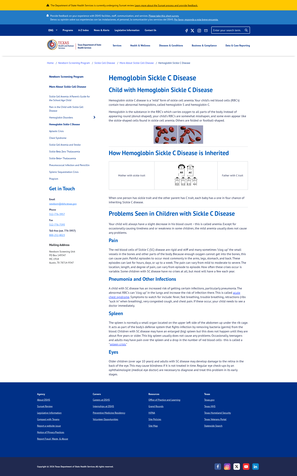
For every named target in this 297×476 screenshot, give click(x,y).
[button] (95, 117)
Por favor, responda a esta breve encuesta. (196, 19)
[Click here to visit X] (192, 31)
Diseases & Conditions (171, 45)
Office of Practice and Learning (164, 399)
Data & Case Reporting (238, 45)
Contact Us (150, 30)
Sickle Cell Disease (104, 62)
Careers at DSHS (101, 399)
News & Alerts (101, 30)
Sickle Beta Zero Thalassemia (64, 151)
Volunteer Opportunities (105, 419)
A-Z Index (83, 30)
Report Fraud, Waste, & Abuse (52, 438)
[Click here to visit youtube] (246, 466)
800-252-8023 (57, 235)
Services (117, 45)
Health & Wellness (140, 45)
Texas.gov (209, 399)
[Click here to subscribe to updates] (206, 31)
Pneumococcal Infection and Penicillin (69, 165)
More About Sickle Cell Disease (137, 62)
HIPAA (151, 412)
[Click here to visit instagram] (199, 31)
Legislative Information (127, 30)
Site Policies (154, 419)
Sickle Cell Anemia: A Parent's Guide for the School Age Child (69, 98)
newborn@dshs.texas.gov (63, 203)
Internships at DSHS (103, 406)
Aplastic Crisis (56, 131)
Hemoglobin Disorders (61, 117)
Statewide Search (213, 425)
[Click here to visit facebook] (186, 31)
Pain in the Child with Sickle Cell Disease (66, 108)
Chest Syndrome (57, 137)
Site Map (153, 425)
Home (50, 62)
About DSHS (43, 399)
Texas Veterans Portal (215, 419)
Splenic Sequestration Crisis (64, 171)
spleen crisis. (118, 344)
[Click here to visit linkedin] (255, 466)
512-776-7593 (57, 224)
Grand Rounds (156, 406)
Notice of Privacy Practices (50, 432)
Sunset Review (45, 406)
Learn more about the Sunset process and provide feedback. (166, 5)
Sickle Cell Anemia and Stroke (65, 144)
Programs (68, 30)
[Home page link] (74, 45)
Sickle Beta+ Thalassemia (62, 158)
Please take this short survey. (164, 15)
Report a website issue (49, 425)
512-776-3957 (57, 214)
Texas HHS (209, 406)
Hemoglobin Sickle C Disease (64, 124)
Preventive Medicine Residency (109, 412)
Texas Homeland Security (217, 412)
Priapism (53, 178)
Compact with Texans (48, 419)
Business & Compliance (204, 45)
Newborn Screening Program (74, 62)
